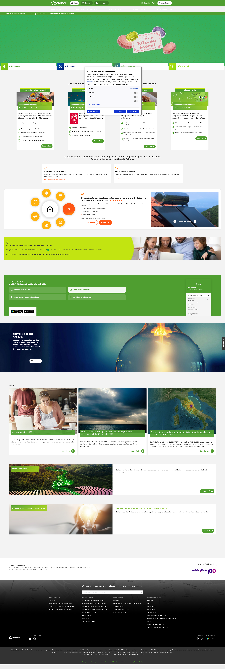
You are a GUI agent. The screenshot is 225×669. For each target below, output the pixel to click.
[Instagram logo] (34, 638)
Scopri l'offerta (207, 491)
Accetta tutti (133, 111)
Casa (76, 3)
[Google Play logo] (211, 638)
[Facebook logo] (30, 638)
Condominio (103, 3)
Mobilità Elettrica (164, 9)
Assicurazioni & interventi (86, 9)
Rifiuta (120, 111)
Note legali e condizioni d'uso (120, 661)
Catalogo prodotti (89, 222)
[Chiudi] (140, 69)
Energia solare (139, 9)
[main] (112, 332)
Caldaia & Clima (115, 9)
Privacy (84, 661)
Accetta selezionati (93, 111)
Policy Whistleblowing (137, 661)
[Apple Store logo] (201, 638)
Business (88, 3)
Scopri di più (105, 222)
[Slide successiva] (195, 221)
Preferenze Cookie (104, 661)
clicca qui (140, 654)
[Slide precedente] (174, 221)
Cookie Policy (92, 661)
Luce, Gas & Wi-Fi (57, 9)
